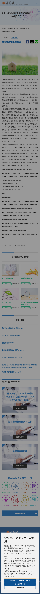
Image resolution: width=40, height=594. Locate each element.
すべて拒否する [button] (20, 584)
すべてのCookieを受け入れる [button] (20, 580)
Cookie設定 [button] (20, 587)
